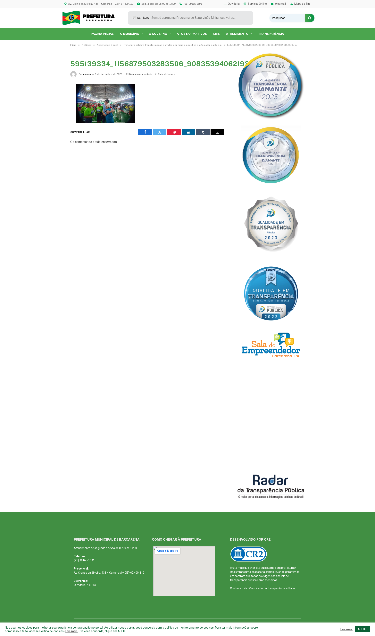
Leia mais (71, 631)
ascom (87, 74)
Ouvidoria (80, 585)
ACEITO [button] (362, 629)
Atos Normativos (192, 33)
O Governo (158, 33)
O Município (129, 33)
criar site (255, 567)
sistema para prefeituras (279, 567)
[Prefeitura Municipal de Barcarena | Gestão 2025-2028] (91, 18)
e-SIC (92, 585)
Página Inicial (102, 33)
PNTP (247, 588)
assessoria (258, 571)
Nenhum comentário (141, 74)
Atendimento (237, 33)
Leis (216, 33)
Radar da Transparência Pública (275, 588)
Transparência (271, 33)
